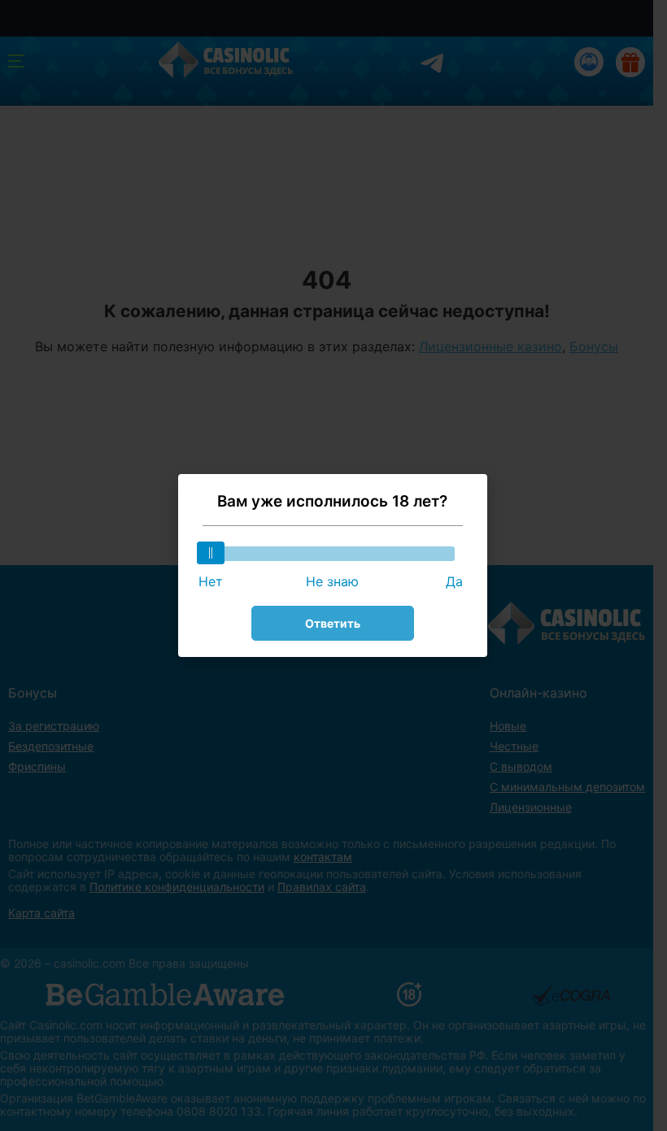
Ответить (332, 623)
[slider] (211, 553)
